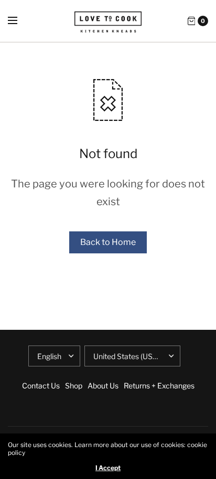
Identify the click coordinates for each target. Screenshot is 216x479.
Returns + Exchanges (159, 385)
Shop (73, 385)
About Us (103, 385)
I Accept (108, 468)
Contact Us (41, 385)
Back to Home (108, 242)
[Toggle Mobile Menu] (19, 20)
